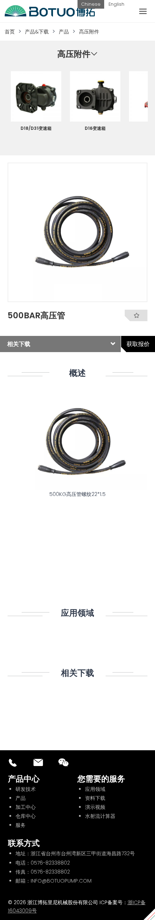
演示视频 (95, 807)
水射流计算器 (100, 816)
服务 (20, 825)
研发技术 (25, 789)
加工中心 (25, 807)
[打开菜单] (142, 11)
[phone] (13, 762)
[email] (38, 762)
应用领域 (95, 789)
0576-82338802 (50, 862)
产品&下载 (37, 31)
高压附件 (89, 31)
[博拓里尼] (50, 11)
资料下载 (95, 798)
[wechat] (63, 762)
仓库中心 (25, 816)
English (116, 4)
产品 (64, 31)
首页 (10, 31)
